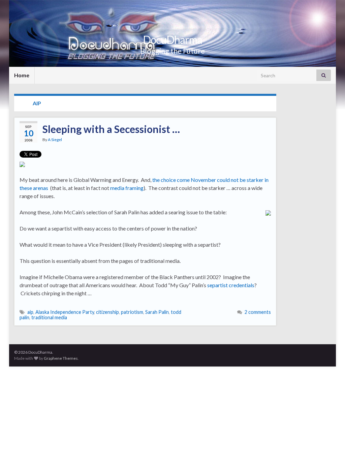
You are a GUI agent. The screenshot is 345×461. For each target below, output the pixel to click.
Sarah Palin (157, 312)
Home (21, 75)
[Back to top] (329, 445)
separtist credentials (230, 285)
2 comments (258, 312)
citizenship (107, 312)
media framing (127, 188)
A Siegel (55, 139)
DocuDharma (172, 39)
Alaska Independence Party (64, 312)
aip (30, 312)
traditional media (49, 317)
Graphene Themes (61, 358)
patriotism (132, 312)
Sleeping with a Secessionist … (111, 129)
